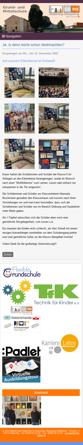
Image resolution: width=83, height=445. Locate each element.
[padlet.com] (21, 355)
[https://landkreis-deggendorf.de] (21, 383)
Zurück (8, 254)
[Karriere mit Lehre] (60, 355)
